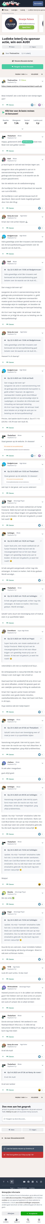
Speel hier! (26, 27)
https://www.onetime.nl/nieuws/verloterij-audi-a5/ (22, 86)
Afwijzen (11, 1213)
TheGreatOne (14, 53)
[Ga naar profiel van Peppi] (4, 502)
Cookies (32, 1188)
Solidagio (10, 533)
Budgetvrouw (12, 236)
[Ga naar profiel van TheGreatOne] (3, 53)
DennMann (11, 631)
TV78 (9, 967)
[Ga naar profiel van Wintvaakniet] (4, 988)
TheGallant (11, 136)
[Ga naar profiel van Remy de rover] (4, 217)
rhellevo (10, 762)
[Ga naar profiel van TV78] (4, 968)
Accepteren (33, 1213)
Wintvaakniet (12, 987)
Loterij (28, 53)
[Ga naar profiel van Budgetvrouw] (4, 237)
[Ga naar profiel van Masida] (4, 893)
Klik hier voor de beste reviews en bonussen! (19, 112)
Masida (10, 892)
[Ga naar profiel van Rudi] (4, 160)
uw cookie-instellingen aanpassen (27, 1202)
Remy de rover (12, 216)
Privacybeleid (22, 1188)
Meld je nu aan (11, 1112)
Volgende (34, 74)
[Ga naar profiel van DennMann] (4, 631)
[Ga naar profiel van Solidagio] (4, 534)
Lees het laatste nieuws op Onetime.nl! (20, 1149)
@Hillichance (27, 142)
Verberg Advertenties (8, 13)
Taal (12, 1188)
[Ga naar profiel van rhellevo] (4, 763)
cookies (4, 1200)
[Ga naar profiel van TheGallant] (4, 137)
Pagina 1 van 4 (20, 74)
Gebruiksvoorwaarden (14, 1198)
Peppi (9, 501)
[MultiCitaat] (3, 105)
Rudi (9, 159)
